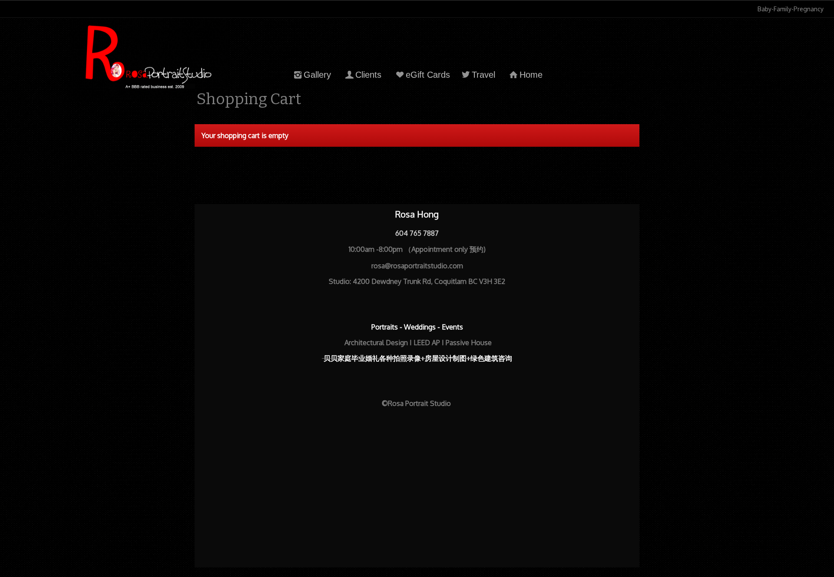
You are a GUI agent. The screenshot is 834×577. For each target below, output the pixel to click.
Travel (483, 74)
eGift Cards (428, 74)
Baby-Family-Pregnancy (791, 9)
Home (531, 74)
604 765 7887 (417, 233)
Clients (368, 74)
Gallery (317, 74)
